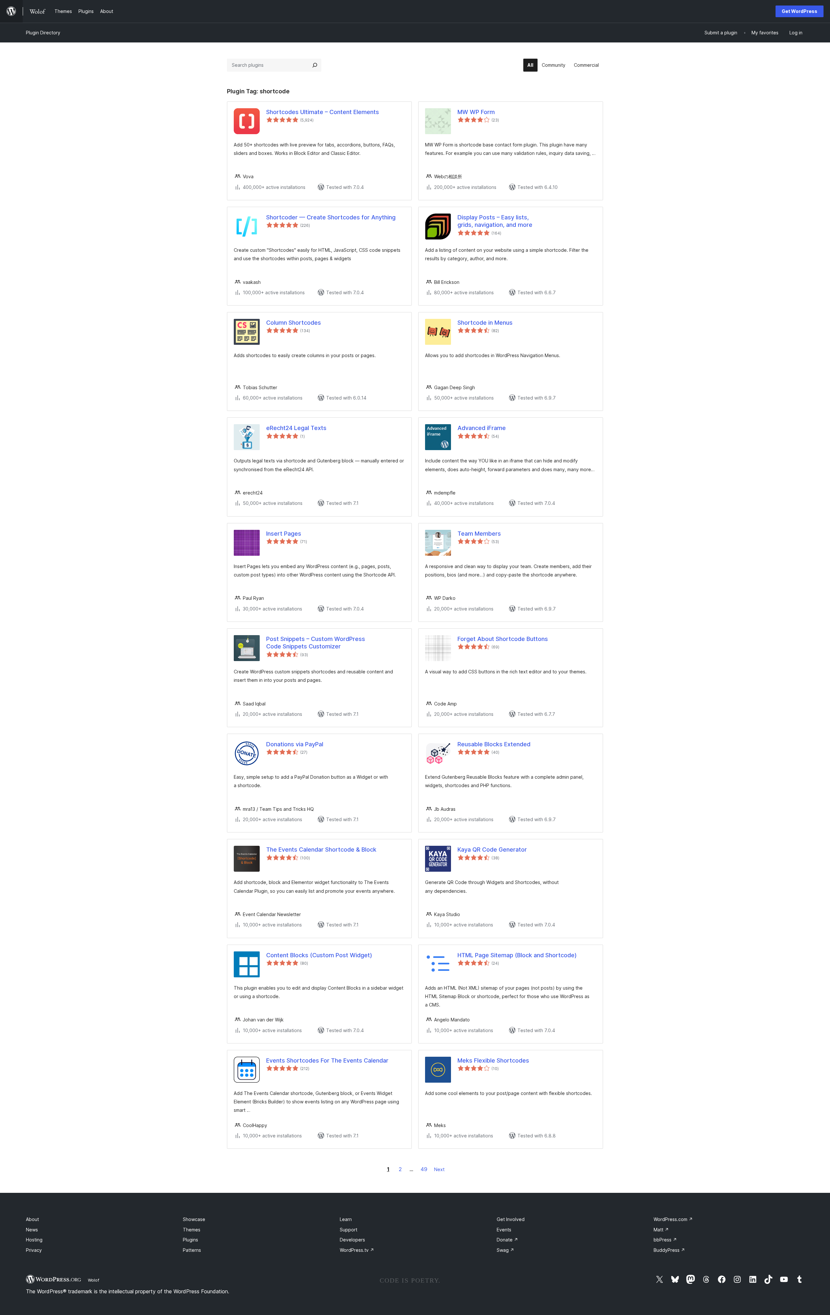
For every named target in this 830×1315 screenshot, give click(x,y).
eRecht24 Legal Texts (296, 428)
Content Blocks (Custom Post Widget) (319, 955)
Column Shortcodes (293, 322)
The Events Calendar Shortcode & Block (321, 849)
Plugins (190, 1239)
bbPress (665, 1239)
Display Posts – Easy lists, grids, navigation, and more (494, 221)
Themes (191, 1229)
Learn (346, 1219)
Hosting (34, 1239)
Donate (507, 1239)
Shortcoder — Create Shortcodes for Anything (331, 217)
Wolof (93, 1280)
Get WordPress (799, 11)
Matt (661, 1229)
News (32, 1229)
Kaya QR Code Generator (492, 849)
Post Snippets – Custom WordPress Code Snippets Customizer (315, 642)
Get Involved (511, 1219)
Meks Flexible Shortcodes (493, 1060)
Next (439, 1169)
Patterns (192, 1250)
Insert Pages (283, 533)
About (32, 1219)
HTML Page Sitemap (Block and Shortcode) (517, 955)
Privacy (34, 1250)
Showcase (194, 1219)
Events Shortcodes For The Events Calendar (327, 1060)
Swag (505, 1250)
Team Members (479, 533)
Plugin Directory (43, 32)
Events (504, 1229)
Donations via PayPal (294, 744)
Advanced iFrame (481, 428)
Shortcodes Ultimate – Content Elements (322, 112)
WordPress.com (673, 1219)
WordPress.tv (357, 1250)
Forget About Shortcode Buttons (502, 638)
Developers (352, 1239)
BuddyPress (669, 1250)
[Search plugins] (314, 65)
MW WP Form (476, 112)
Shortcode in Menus (485, 322)
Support (348, 1229)
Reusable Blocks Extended (493, 744)
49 (424, 1169)
